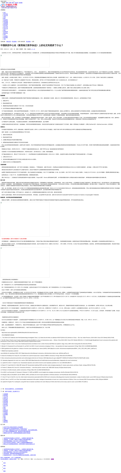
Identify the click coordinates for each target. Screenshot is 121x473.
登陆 (7, 2)
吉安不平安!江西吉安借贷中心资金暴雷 (13, 427)
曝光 (4, 18)
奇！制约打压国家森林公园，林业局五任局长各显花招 (16, 431)
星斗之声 (5, 27)
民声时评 (5, 31)
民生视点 (5, 25)
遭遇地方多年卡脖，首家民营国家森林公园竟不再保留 (16, 433)
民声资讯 (5, 14)
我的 (4, 471)
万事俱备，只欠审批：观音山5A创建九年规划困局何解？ (17, 439)
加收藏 (20, 2)
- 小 (32, 49)
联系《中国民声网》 (6, 457)
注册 (10, 2)
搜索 (4, 465)
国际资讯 (5, 421)
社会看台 (5, 36)
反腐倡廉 (5, 22)
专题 (4, 39)
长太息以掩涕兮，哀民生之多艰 (8, 459)
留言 (13, 2)
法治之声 (5, 15)
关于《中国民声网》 (16, 457)
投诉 (4, 34)
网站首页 (8, 41)
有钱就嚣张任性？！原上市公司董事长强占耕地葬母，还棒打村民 (19, 455)
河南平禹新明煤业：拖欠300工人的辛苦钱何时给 (15, 441)
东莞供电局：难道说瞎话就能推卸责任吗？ (14, 453)
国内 (4, 30)
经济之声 (5, 28)
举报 (4, 17)
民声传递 (5, 21)
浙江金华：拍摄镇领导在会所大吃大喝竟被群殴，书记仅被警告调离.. (20, 430)
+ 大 (34, 49)
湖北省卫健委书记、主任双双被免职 (14, 388)
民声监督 (5, 24)
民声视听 (5, 37)
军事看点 (5, 420)
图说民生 (5, 33)
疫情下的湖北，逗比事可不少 (12, 391)
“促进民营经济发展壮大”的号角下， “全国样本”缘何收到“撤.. (18, 438)
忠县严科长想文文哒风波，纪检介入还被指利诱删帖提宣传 (17, 442)
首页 (4, 12)
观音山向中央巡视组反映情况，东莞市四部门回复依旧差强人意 (19, 444)
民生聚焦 (5, 19)
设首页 (16, 2)
